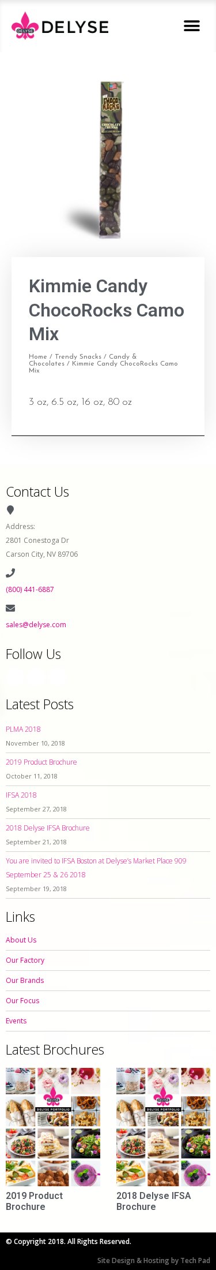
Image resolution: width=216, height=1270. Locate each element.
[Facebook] (15, 677)
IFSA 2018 (21, 795)
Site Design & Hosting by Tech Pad (153, 1260)
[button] (191, 26)
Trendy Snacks (78, 356)
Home (38, 356)
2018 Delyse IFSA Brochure (48, 828)
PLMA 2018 (23, 729)
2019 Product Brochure (41, 762)
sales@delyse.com (36, 625)
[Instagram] (36, 677)
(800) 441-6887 (30, 589)
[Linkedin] (57, 677)
